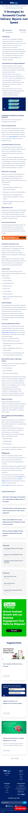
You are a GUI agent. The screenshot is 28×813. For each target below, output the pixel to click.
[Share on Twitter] (14, 758)
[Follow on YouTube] (23, 794)
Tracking (7, 785)
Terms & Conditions (4, 810)
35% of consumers (9, 78)
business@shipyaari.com (21, 786)
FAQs (7, 790)
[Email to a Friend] (15, 758)
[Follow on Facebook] (17, 794)
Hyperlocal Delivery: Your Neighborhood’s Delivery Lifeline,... (13, 702)
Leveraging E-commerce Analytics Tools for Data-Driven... (13, 561)
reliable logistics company (8, 332)
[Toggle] (25, 497)
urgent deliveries (13, 136)
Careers (21, 779)
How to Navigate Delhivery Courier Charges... (13, 548)
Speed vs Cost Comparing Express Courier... (13, 554)
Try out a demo (5, 485)
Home (3, 6)
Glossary (7, 792)
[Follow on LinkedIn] (22, 794)
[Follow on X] (20, 794)
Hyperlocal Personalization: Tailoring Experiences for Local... (13, 739)
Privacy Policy (11, 810)
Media (7, 788)
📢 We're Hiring (20, 808)
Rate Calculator (7, 787)
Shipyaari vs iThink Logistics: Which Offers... (13, 590)
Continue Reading (6, 675)
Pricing (21, 777)
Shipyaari (20, 476)
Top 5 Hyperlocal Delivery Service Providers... (13, 665)
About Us (21, 772)
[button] (2, 2)
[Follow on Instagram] (19, 794)
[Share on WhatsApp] (11, 758)
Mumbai (7, 775)
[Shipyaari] (14, 3)
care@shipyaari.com (21, 789)
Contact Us (21, 774)
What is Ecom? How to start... (10, 576)
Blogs (7, 6)
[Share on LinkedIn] (17, 758)
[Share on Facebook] (13, 758)
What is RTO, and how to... (9, 583)
